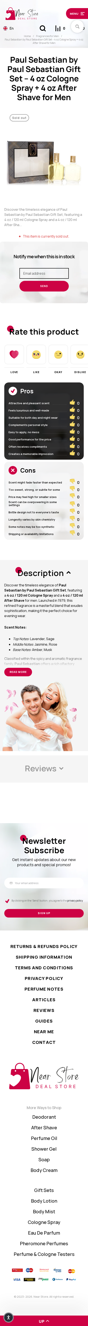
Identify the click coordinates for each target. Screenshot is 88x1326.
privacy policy (75, 900)
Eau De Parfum (44, 1233)
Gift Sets (44, 1190)
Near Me (44, 1032)
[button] (75, 13)
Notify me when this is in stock (44, 256)
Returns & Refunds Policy (44, 946)
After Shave (44, 1127)
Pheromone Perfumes (44, 1243)
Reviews (44, 1010)
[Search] (43, 28)
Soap (44, 1159)
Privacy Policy (44, 978)
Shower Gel (44, 1149)
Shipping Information (44, 957)
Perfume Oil (44, 1138)
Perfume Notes (44, 989)
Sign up (44, 913)
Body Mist (44, 1211)
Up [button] (42, 1321)
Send (44, 286)
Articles (44, 1000)
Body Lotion (44, 1201)
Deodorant (44, 1117)
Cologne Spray (44, 1222)
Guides (44, 1021)
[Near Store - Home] (33, 13)
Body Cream (44, 1170)
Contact (44, 1042)
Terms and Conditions (44, 968)
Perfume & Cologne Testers (44, 1254)
